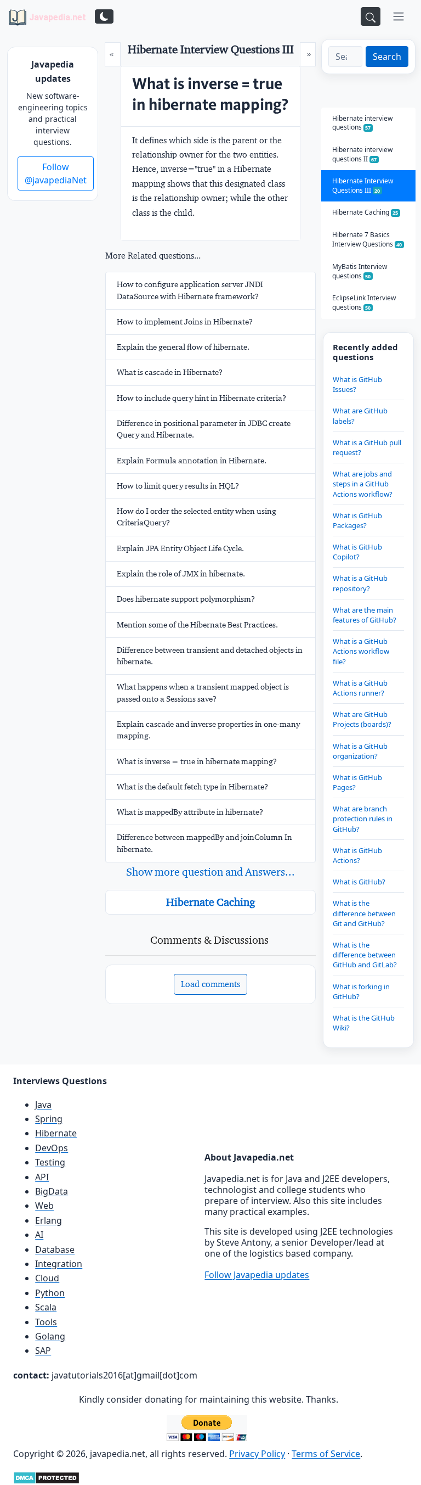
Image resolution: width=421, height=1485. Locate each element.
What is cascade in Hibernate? (170, 372)
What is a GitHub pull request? (367, 447)
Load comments (210, 984)
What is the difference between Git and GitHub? (364, 913)
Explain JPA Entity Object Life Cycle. (180, 548)
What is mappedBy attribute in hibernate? (190, 812)
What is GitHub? (359, 882)
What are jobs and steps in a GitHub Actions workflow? (362, 483)
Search (387, 57)
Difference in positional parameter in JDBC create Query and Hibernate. (204, 429)
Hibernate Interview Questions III (362, 185)
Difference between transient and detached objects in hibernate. (210, 655)
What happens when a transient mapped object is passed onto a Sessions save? (203, 692)
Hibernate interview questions (362, 123)
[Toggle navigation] (398, 16)
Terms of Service (326, 1454)
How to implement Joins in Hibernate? (185, 322)
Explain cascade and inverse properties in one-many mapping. (208, 730)
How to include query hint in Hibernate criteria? (201, 398)
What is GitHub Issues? (357, 384)
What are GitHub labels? (360, 415)
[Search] (370, 16)
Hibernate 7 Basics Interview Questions (367, 239)
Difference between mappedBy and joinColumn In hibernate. (204, 843)
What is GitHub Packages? (357, 520)
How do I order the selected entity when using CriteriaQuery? (196, 517)
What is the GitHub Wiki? (364, 1023)
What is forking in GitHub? (361, 991)
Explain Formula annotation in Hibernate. (191, 461)
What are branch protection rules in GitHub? (362, 818)
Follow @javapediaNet (56, 173)
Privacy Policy (257, 1454)
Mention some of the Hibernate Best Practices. (197, 625)
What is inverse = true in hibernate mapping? (197, 761)
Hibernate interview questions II (362, 154)
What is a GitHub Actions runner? (360, 688)
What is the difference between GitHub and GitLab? (365, 955)
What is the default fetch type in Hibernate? (192, 787)
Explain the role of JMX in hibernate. (181, 574)
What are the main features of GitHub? (364, 615)
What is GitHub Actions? (357, 855)
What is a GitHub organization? (360, 751)
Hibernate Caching (210, 902)
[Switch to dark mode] (104, 16)
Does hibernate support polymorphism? (186, 599)
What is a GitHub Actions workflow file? (361, 651)
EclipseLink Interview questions (364, 302)
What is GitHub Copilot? (357, 552)
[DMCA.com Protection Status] (46, 1477)
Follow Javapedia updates (256, 1275)
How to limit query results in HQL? (178, 486)
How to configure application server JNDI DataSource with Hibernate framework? (190, 290)
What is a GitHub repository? (360, 583)
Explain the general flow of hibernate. (183, 347)
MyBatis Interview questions (359, 271)
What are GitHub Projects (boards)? (362, 719)
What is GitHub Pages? (357, 782)
